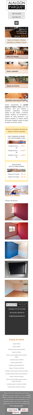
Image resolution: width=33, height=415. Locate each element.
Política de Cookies (18, 406)
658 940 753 (16, 17)
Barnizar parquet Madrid (16, 362)
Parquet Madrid (16, 344)
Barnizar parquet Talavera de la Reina (16, 387)
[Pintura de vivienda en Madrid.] (16, 221)
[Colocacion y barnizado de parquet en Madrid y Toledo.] (16, 10)
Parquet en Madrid (16, 352)
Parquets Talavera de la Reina (16, 376)
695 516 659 (16, 13)
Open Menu (16, 23)
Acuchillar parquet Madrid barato (16, 365)
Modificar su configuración (20, 411)
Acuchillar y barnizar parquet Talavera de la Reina (16, 371)
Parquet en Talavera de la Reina (16, 368)
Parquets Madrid (16, 346)
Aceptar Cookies (12, 410)
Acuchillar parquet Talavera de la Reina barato (16, 374)
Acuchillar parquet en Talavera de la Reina (16, 384)
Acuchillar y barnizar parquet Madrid (16, 349)
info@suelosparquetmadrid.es (17, 316)
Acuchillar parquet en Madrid (16, 360)
